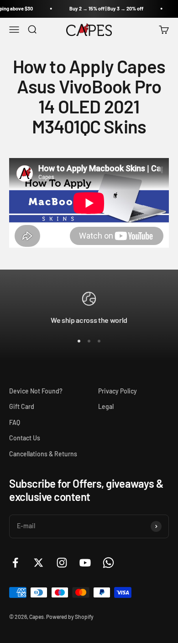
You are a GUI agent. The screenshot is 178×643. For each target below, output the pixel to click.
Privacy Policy (117, 391)
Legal (106, 406)
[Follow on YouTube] (85, 562)
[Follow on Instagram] (62, 562)
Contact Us (24, 438)
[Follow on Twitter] (38, 562)
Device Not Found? (36, 391)
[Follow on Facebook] (15, 562)
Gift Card (21, 406)
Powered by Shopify (70, 616)
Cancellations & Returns (43, 454)
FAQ (14, 422)
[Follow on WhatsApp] (108, 562)
